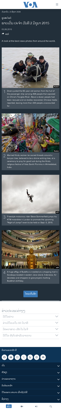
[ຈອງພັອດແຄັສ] (43, 357)
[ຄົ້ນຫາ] (51, 406)
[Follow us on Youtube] (10, 357)
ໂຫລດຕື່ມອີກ (30, 294)
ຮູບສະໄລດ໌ (6, 18)
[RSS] (30, 357)
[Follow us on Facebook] (4, 357)
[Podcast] (36, 357)
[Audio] (36, 406)
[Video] (22, 406)
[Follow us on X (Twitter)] (23, 357)
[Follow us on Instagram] (17, 357)
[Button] (5, 34)
